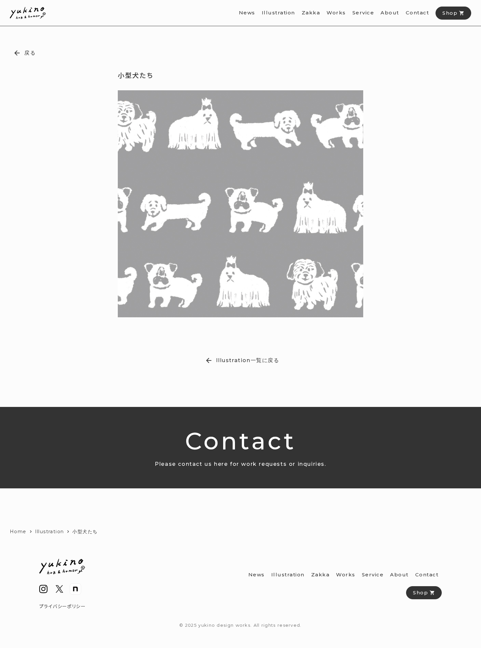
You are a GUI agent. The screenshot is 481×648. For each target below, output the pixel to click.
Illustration (49, 531)
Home (18, 531)
